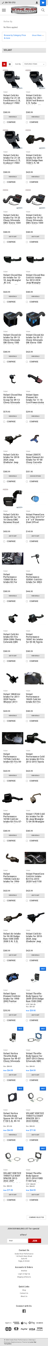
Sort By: (18, 64)
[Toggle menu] (4, 10)
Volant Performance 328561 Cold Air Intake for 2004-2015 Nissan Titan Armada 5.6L (35, 578)
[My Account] (37, 2)
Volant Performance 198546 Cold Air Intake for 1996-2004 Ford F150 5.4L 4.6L (11, 877)
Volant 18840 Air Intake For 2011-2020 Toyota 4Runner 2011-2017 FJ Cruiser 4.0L (11, 698)
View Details (13, 117)
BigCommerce (16, 1342)
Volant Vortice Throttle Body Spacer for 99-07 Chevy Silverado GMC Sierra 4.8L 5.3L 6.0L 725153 (12, 1057)
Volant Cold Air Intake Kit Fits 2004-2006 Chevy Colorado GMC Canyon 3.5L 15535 (12, 638)
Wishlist (24, 1271)
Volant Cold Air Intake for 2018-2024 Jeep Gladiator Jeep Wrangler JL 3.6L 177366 (34, 937)
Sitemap (32, 1340)
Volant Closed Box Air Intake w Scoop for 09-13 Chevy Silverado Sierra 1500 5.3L (12, 398)
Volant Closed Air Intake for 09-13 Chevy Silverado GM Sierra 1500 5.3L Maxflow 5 (12, 339)
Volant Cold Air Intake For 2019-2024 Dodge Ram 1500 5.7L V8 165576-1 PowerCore (34, 159)
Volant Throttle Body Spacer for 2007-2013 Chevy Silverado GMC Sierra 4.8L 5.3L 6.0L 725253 (35, 1057)
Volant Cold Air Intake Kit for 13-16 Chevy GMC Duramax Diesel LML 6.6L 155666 (12, 518)
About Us (24, 1296)
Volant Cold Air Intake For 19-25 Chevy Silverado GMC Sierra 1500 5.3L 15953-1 (34, 219)
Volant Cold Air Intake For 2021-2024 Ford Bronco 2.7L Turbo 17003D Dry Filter (35, 99)
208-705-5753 (10, 2)
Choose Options (35, 476)
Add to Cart (13, 236)
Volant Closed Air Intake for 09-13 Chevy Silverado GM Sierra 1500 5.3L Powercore (35, 339)
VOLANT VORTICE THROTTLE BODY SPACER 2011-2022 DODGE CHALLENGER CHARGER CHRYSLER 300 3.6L (35, 1117)
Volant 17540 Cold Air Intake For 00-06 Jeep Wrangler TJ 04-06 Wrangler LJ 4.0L (35, 818)
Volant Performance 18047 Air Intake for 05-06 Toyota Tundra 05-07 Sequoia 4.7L (34, 638)
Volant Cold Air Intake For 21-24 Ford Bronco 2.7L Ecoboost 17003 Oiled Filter (12, 159)
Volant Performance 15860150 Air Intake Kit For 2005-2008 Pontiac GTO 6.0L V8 (12, 578)
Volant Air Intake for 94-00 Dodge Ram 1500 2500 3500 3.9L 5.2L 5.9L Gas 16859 (12, 937)
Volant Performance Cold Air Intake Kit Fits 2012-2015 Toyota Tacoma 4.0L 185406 (35, 758)
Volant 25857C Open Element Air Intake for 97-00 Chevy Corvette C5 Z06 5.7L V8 (35, 458)
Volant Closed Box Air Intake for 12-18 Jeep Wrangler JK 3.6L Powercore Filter (12, 279)
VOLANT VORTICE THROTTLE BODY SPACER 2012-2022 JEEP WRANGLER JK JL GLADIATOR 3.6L (12, 1177)
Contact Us (24, 1293)
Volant (5, 92)
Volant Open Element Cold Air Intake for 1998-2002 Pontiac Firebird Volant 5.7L (11, 997)
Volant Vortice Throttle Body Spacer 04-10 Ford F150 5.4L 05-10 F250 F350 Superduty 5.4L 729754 (12, 1117)
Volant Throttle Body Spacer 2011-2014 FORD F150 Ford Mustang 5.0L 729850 (34, 1177)
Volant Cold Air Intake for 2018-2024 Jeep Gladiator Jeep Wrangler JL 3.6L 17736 (11, 458)
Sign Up (27, 1274)
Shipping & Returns (24, 1277)
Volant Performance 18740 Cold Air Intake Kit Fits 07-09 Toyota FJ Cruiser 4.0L (12, 818)
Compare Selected (36, 1217)
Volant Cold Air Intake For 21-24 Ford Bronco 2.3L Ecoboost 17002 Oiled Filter (12, 99)
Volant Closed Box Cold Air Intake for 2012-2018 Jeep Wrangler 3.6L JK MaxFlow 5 (35, 279)
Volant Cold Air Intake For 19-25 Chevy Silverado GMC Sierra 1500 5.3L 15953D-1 (12, 219)
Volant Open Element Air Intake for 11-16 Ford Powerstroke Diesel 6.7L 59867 (35, 398)
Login (20, 1274)
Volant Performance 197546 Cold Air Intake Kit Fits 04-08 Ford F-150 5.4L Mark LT (12, 758)
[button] (24, 37)
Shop (24, 1290)
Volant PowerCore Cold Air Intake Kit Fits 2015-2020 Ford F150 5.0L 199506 (35, 877)
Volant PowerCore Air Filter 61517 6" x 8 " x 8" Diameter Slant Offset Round (35, 518)
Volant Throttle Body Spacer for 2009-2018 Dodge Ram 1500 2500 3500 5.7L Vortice (35, 997)
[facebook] (24, 1311)
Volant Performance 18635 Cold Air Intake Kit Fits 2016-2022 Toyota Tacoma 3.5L (35, 698)
